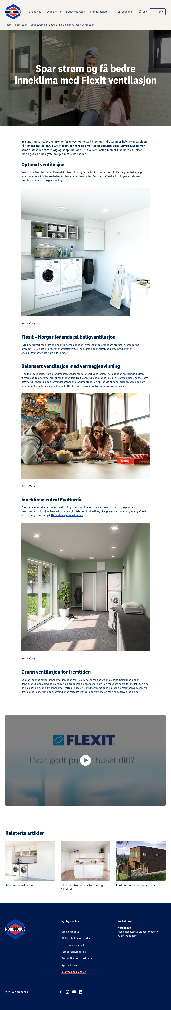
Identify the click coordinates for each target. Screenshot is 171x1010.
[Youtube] (74, 992)
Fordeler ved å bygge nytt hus (135, 885)
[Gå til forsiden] (13, 11)
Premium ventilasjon (19, 885)
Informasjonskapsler (73, 972)
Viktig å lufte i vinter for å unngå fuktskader (82, 887)
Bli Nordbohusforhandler (76, 938)
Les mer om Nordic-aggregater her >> (103, 386)
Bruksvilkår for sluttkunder (77, 958)
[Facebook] (61, 992)
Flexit (25, 345)
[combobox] (142, 12)
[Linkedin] (81, 992)
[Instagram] (67, 992)
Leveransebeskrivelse (74, 945)
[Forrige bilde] (5, 866)
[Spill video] (85, 760)
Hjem (8, 24)
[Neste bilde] (166, 866)
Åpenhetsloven (70, 965)
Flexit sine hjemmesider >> (67, 515)
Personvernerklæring (73, 951)
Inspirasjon (21, 24)
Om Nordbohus (70, 931)
